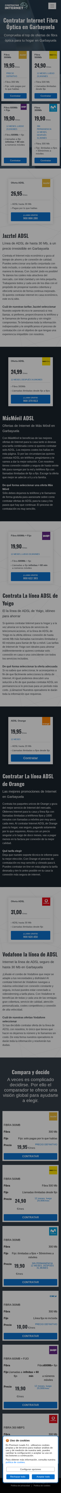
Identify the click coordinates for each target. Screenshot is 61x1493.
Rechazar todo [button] (17, 1476)
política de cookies (15, 1462)
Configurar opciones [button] (30, 1469)
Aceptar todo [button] (43, 1476)
